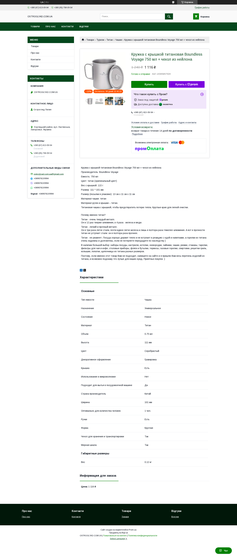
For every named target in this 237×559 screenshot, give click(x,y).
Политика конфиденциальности (142, 535)
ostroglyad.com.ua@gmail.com (49, 174)
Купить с (181, 84)
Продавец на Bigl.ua (118, 533)
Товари (35, 26)
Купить (149, 84)
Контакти (67, 26)
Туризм (100, 40)
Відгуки (84, 26)
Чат (226, 550)
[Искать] (169, 16)
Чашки (118, 40)
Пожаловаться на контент (115, 535)
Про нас (50, 26)
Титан (109, 40)
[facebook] (81, 270)
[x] (84, 270)
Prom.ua (132, 530)
